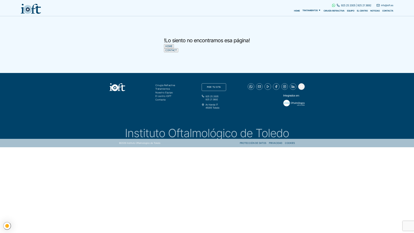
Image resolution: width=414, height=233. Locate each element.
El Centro (362, 11)
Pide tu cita (214, 87)
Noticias (375, 11)
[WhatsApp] (251, 86)
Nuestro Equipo (164, 92)
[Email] (259, 86)
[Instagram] (284, 86)
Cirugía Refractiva (334, 11)
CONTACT (171, 50)
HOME (169, 46)
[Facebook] (276, 86)
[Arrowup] (301, 86)
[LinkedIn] (293, 86)
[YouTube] (268, 86)
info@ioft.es (387, 5)
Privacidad (275, 143)
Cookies (290, 143)
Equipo (350, 11)
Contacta (387, 11)
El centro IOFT (163, 96)
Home (297, 11)
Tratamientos (310, 11)
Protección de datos (253, 143)
